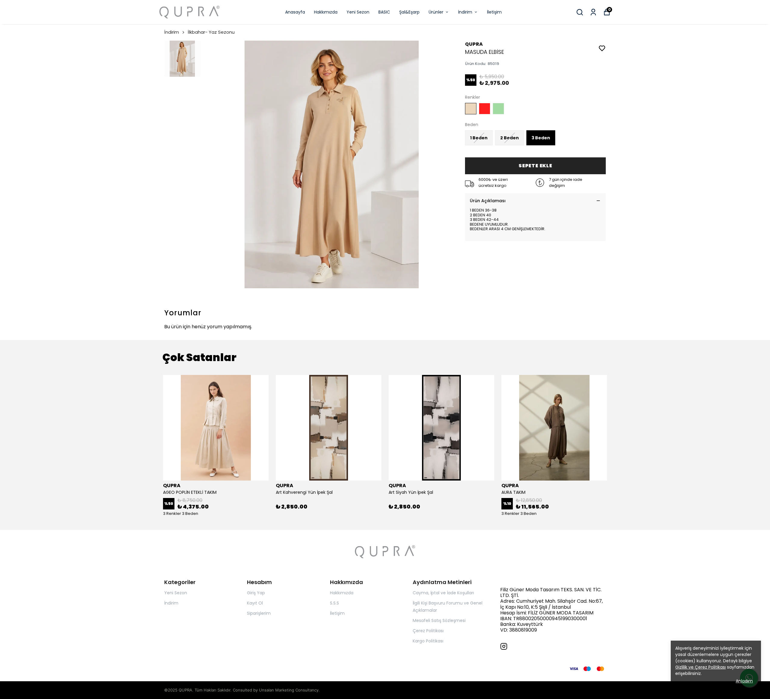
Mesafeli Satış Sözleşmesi (439, 620)
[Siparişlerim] (593, 12)
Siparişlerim (259, 613)
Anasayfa (295, 12)
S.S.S (334, 603)
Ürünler (436, 12)
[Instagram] (503, 646)
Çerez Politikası (428, 631)
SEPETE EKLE (535, 165)
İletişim (494, 12)
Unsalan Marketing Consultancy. (289, 690)
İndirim (465, 12)
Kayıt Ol (255, 603)
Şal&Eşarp (409, 12)
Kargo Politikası (428, 641)
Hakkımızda (325, 12)
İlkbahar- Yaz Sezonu (211, 32)
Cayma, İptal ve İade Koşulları (443, 593)
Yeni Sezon (357, 12)
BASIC (384, 12)
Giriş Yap (256, 593)
